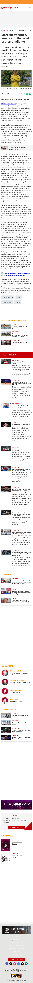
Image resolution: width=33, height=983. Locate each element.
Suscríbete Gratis (16, 827)
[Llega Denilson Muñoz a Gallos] (6, 411)
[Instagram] (14, 963)
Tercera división (8, 297)
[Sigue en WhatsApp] (27, 93)
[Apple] (22, 963)
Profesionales (7, 302)
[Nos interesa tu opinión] (16, 930)
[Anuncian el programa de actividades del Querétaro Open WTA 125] (6, 390)
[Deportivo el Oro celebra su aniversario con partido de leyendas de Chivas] (6, 334)
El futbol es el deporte (8, 104)
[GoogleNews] (18, 963)
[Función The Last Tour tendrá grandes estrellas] (6, 729)
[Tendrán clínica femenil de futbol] (6, 722)
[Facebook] (6, 963)
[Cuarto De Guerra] (4, 691)
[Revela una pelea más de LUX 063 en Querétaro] (6, 433)
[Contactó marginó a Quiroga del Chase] (6, 368)
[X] (10, 963)
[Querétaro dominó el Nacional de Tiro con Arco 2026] (6, 475)
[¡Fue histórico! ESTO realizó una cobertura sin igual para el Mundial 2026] (6, 559)
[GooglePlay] (26, 963)
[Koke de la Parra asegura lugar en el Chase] (6, 455)
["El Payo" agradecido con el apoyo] (6, 342)
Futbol (18, 302)
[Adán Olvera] (4, 700)
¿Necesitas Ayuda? (16, 959)
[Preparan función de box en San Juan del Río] (6, 737)
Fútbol (19, 297)
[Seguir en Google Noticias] (30, 93)
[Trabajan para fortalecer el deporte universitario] (6, 715)
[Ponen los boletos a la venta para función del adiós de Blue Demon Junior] (6, 518)
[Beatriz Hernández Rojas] (4, 672)
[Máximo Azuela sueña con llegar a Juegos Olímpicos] (6, 538)
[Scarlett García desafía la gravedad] (6, 326)
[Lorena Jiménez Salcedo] (4, 682)
